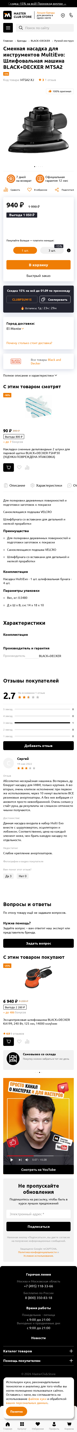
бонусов (17, 441)
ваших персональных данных (26, 1403)
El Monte (62, 15)
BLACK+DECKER (40, 40)
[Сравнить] (27, 467)
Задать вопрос (38, 943)
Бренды (22, 40)
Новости (38, 1338)
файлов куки (37, 1399)
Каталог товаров (17, 1351)
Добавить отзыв (38, 745)
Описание (17, 485)
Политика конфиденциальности (37, 1252)
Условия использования (38, 1255)
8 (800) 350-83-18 (71, 15)
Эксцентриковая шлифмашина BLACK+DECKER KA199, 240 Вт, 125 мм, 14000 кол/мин (36, 1021)
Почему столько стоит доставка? (29, 343)
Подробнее (38, 1126)
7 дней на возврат (23, 178)
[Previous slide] (8, 250)
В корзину (38, 264)
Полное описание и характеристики (28, 375)
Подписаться (39, 1226)
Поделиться (68, 189)
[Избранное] (19, 467)
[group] (38, 1060)
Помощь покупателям (21, 1360)
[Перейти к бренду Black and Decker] (15, 361)
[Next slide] (69, 250)
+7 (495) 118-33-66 (38, 1286)
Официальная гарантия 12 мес (56, 178)
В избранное (40, 189)
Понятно (16, 1411)
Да (8, 876)
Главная (8, 40)
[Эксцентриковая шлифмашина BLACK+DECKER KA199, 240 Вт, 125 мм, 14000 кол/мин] (38, 977)
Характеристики (49, 485)
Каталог (8, 28)
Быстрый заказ (38, 275)
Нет (23, 876)
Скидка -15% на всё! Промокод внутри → (34, 3)
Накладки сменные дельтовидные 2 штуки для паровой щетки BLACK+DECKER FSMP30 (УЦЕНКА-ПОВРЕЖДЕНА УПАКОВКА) (36, 453)
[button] (34, 166)
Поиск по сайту (37, 27)
